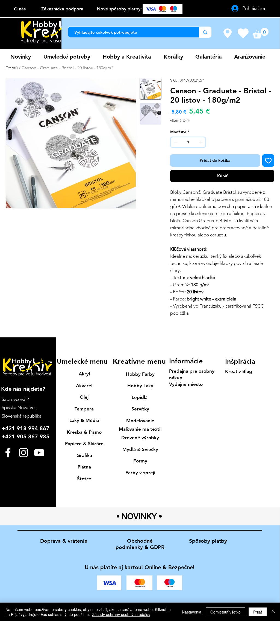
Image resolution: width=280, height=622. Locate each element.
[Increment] (201, 142)
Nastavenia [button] (191, 612)
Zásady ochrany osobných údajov (121, 614)
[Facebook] (8, 452)
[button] (261, 33)
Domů (11, 67)
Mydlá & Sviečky (140, 449)
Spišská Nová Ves (19, 407)
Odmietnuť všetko (225, 612)
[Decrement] (175, 142)
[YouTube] (39, 452)
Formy (140, 461)
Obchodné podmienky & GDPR (140, 544)
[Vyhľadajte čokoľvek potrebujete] (205, 32)
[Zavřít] (273, 612)
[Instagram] (23, 452)
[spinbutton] (188, 142)
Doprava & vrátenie (63, 541)
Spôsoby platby (208, 541)
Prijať (257, 612)
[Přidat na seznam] (268, 160)
